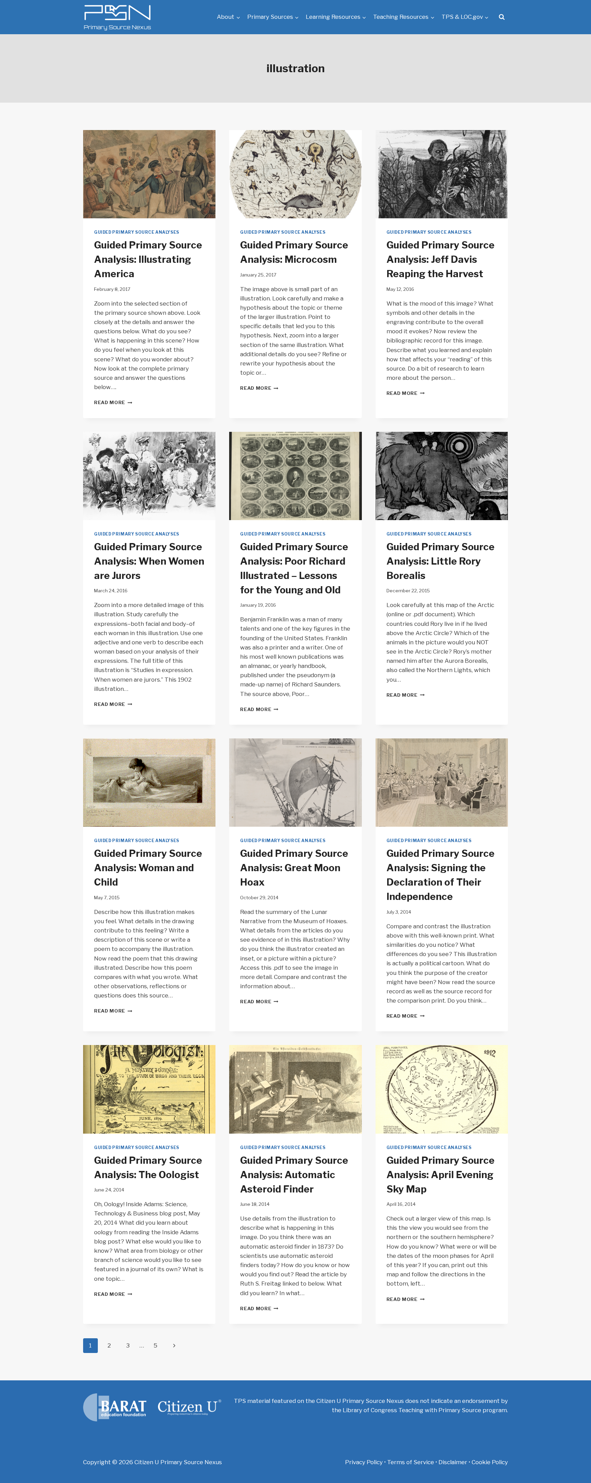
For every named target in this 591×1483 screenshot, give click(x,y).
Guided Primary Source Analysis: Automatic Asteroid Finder (294, 1175)
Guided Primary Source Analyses (136, 232)
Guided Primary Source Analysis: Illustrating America (148, 259)
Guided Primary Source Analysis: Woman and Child (148, 868)
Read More (113, 402)
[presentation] (149, 174)
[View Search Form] (502, 17)
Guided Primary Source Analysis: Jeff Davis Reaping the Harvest (440, 259)
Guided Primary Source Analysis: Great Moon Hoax (294, 868)
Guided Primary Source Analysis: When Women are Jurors (149, 561)
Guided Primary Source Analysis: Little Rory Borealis (440, 561)
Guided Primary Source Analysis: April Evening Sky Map (440, 1175)
